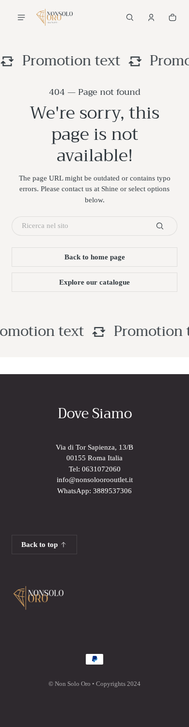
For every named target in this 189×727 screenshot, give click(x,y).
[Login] (151, 17)
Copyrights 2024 (118, 684)
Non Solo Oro (73, 684)
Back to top (39, 544)
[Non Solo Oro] (54, 17)
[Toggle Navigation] (21, 17)
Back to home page (94, 257)
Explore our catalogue (94, 282)
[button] (130, 17)
